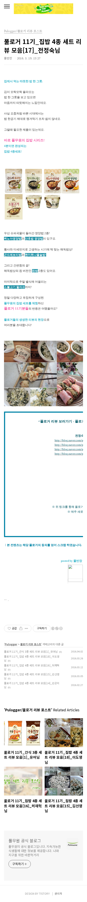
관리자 (58, 893)
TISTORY (44, 893)
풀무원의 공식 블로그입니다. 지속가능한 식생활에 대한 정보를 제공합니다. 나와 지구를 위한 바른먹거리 (34, 850)
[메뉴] (6, 6)
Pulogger (11, 644)
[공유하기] (21, 628)
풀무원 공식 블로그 (24, 840)
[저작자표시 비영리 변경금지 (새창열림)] (57, 628)
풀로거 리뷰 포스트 (30, 644)
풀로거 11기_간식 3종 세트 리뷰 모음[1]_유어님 (31, 651)
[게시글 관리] (26, 628)
